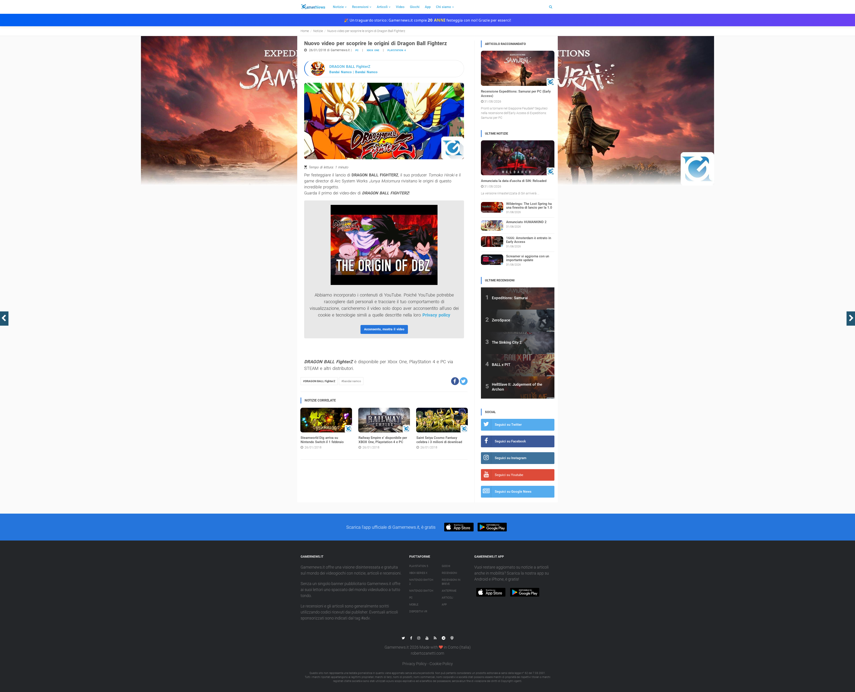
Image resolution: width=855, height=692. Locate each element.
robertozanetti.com (427, 653)
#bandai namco (351, 381)
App (428, 7)
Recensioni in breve (451, 581)
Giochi (414, 7)
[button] (455, 381)
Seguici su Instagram (510, 458)
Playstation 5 (418, 566)
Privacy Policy (414, 663)
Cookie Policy (441, 663)
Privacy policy (436, 315)
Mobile (413, 604)
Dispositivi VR (418, 611)
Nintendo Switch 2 (421, 581)
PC (356, 50)
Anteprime (449, 590)
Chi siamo (443, 7)
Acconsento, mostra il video (384, 329)
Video (400, 7)
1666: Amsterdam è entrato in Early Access (528, 240)
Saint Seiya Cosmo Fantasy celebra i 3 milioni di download (439, 440)
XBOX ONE (373, 50)
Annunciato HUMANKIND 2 (526, 222)
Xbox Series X (418, 573)
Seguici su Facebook (510, 441)
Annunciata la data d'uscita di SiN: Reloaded (513, 181)
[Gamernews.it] (313, 7)
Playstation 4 (396, 50)
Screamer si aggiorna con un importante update (527, 258)
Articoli (382, 7)
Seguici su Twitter (508, 425)
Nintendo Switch (421, 590)
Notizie (338, 7)
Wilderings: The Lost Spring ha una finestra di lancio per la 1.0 (529, 206)
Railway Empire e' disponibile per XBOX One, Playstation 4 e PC (382, 440)
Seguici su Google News (513, 492)
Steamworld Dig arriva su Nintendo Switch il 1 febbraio (322, 440)
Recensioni (360, 7)
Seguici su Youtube (509, 475)
